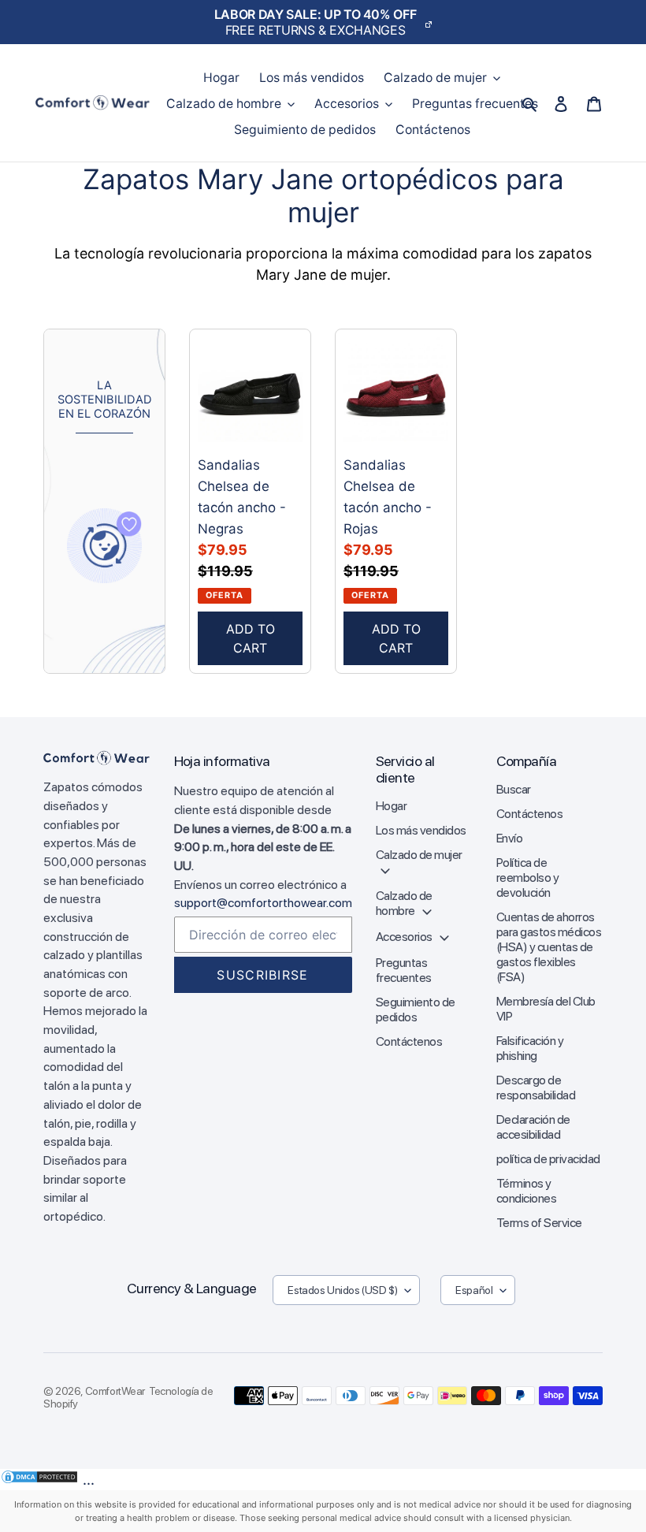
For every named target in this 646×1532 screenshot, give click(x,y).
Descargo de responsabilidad (536, 1088)
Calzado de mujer (419, 854)
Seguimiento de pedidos (415, 1009)
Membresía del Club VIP (546, 1009)
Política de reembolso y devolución (527, 877)
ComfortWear (115, 1391)
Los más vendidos (421, 830)
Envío (509, 838)
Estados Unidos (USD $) (342, 1290)
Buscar (513, 789)
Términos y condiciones (526, 1191)
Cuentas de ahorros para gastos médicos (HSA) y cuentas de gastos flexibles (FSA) (549, 946)
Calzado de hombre (404, 903)
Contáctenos (409, 1041)
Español (473, 1290)
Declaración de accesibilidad (533, 1127)
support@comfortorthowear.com (263, 902)
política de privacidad (548, 1158)
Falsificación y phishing (530, 1048)
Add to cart (250, 638)
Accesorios (405, 936)
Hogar (391, 805)
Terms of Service (539, 1222)
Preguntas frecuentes (404, 970)
